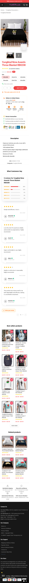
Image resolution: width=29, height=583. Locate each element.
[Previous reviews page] (17, 314)
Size (3, 74)
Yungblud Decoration (12, 10)
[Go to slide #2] (19, 55)
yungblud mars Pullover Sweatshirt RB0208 (7, 369)
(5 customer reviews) (14, 68)
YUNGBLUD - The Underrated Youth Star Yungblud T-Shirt (7, 344)
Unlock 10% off (3, 576)
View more (14, 425)
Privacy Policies (5, 530)
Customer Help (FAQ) (6, 552)
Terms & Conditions (6, 528)
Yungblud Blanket (6, 12)
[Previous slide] (3, 33)
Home (2, 10)
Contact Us (4, 549)
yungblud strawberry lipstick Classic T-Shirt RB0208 (7, 416)
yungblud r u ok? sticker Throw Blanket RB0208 (7, 472)
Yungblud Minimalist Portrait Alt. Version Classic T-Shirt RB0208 (21, 369)
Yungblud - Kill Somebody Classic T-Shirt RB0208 (20, 416)
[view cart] (27, 5)
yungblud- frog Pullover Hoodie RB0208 (6, 392)
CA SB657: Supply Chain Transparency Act (11, 535)
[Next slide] (26, 33)
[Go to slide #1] (10, 55)
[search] (24, 5)
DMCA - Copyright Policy (7, 533)
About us (3, 526)
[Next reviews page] (25, 314)
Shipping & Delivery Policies (8, 542)
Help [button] (26, 581)
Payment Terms (5, 545)
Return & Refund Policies (7, 547)
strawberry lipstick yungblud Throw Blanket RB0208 (20, 472)
